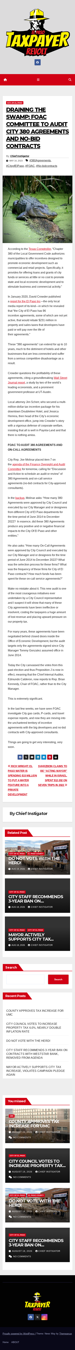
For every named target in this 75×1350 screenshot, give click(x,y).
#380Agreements (40, 160)
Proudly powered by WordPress (19, 1333)
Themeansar (65, 1333)
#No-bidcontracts (46, 165)
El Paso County (35, 854)
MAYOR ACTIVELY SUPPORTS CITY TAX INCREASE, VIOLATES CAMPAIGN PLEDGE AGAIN (35, 1071)
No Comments (22, 1137)
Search (11, 967)
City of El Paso (14, 103)
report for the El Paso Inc (25, 301)
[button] (70, 79)
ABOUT (15, 1342)
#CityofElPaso (15, 165)
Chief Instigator (19, 156)
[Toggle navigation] (38, 80)
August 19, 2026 (22, 1172)
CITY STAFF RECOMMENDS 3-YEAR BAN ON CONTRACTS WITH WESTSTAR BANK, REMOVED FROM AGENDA (37, 1054)
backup (19, 497)
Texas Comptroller (40, 248)
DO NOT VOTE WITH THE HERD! (34, 860)
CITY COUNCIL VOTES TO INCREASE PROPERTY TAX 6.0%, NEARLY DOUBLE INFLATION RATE (33, 1027)
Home (6, 1342)
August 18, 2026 (22, 1251)
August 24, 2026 (22, 1132)
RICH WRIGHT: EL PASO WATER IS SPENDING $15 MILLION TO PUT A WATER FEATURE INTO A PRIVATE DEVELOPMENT (22, 780)
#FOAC (30, 165)
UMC (12, 1116)
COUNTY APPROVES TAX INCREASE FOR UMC (34, 1123)
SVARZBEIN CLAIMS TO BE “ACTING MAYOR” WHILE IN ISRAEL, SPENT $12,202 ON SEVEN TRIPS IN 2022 (52, 775)
